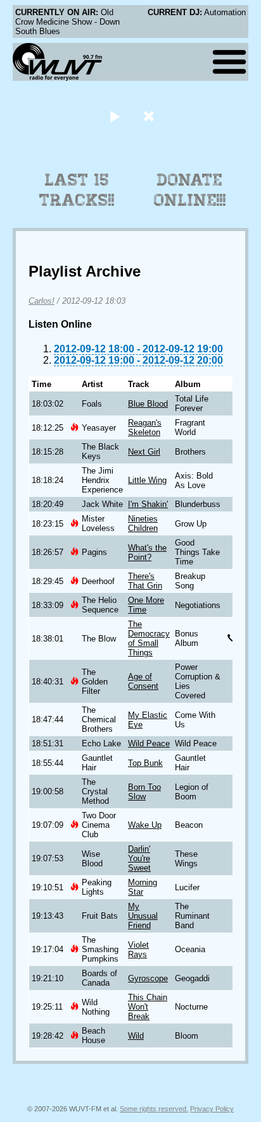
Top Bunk (145, 763)
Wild (136, 1036)
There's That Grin (145, 580)
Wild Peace (149, 743)
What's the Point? (147, 552)
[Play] (114, 116)
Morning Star (142, 887)
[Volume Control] (150, 116)
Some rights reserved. (154, 1109)
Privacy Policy (212, 1109)
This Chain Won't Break (147, 1007)
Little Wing (147, 480)
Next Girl (144, 452)
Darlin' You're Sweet (139, 858)
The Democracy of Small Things (149, 638)
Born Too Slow (144, 791)
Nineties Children (143, 523)
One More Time (146, 604)
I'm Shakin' (148, 504)
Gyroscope (148, 978)
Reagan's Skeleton (145, 427)
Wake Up (145, 825)
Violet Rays (138, 949)
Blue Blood (148, 404)
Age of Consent (143, 681)
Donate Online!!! (190, 190)
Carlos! (41, 301)
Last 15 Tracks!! (77, 190)
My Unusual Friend (143, 916)
